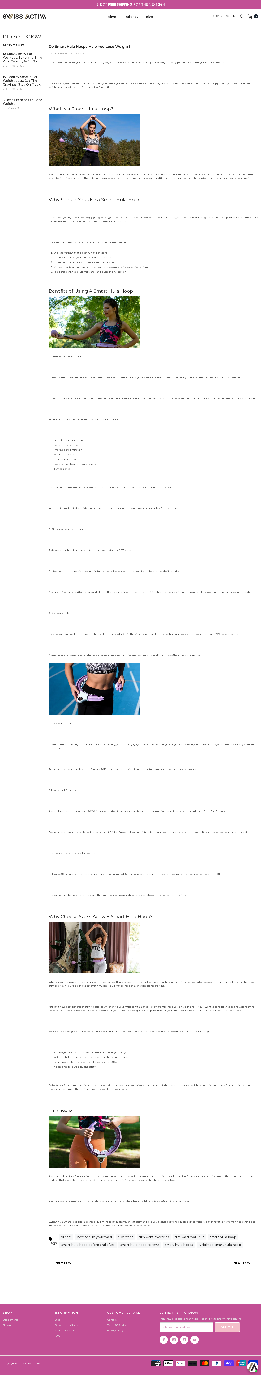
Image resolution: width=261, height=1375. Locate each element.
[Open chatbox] (252, 1367)
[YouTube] (194, 1340)
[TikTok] (184, 1340)
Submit (227, 1327)
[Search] (242, 16)
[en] (208, 16)
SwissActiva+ (32, 1363)
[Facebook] (164, 1340)
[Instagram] (174, 1340)
